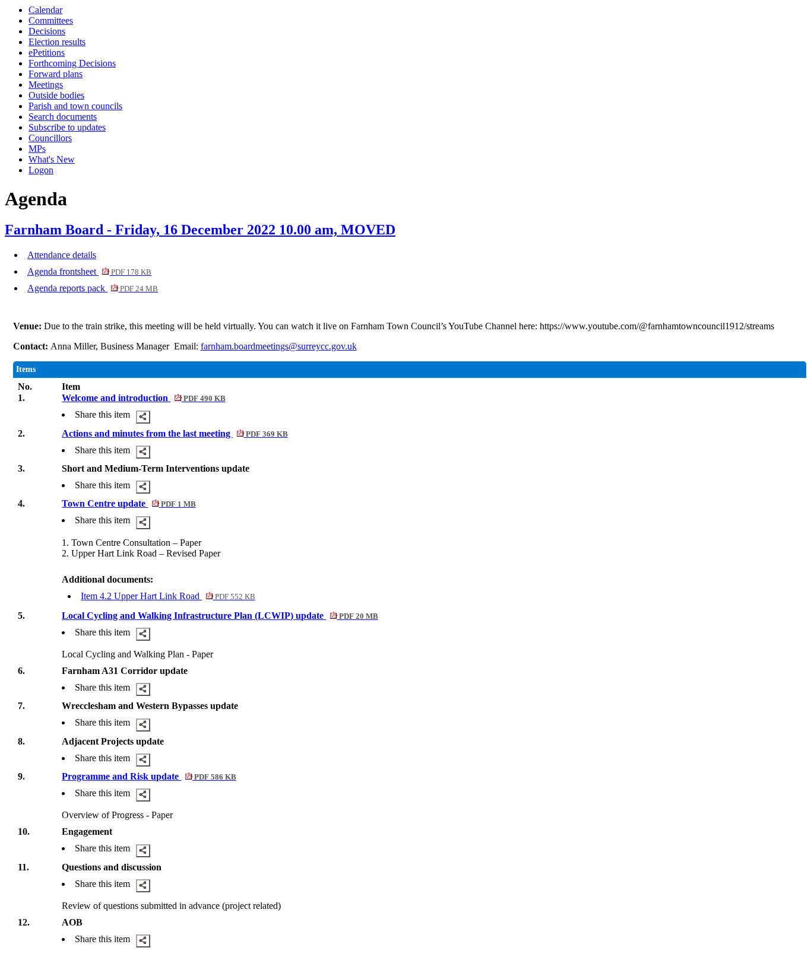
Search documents (62, 117)
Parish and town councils (75, 106)
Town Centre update (128, 503)
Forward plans (55, 74)
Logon (40, 170)
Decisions (46, 31)
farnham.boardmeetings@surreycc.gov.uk (279, 346)
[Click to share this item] (143, 417)
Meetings (45, 85)
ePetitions (46, 52)
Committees (50, 20)
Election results (56, 42)
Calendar (45, 10)
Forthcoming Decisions (72, 63)
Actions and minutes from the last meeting (174, 433)
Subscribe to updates (67, 127)
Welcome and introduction (143, 398)
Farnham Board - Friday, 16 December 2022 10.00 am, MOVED (200, 229)
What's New (51, 159)
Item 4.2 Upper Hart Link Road (168, 596)
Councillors (50, 138)
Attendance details (61, 255)
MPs (37, 149)
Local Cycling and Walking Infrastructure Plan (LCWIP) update (220, 615)
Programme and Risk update (149, 776)
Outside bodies (56, 95)
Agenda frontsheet (89, 271)
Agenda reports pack (92, 288)
